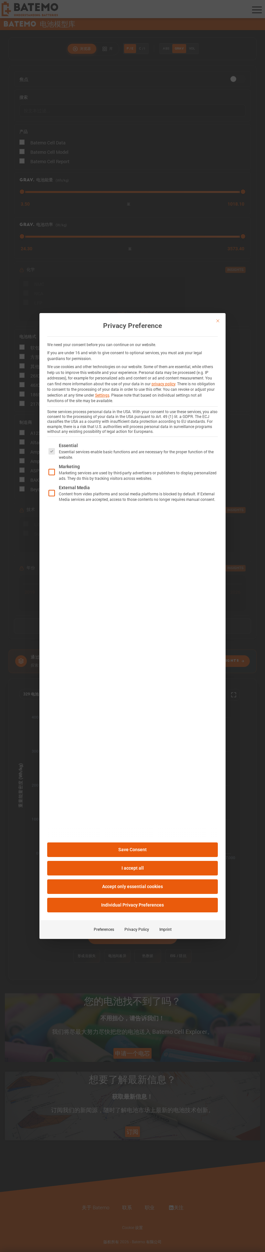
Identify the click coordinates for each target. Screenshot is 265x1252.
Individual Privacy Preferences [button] (132, 905)
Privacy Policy (136, 929)
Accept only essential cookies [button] (132, 886)
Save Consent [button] (132, 849)
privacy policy (163, 383)
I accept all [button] (133, 868)
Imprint (165, 929)
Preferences (104, 929)
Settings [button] (102, 395)
